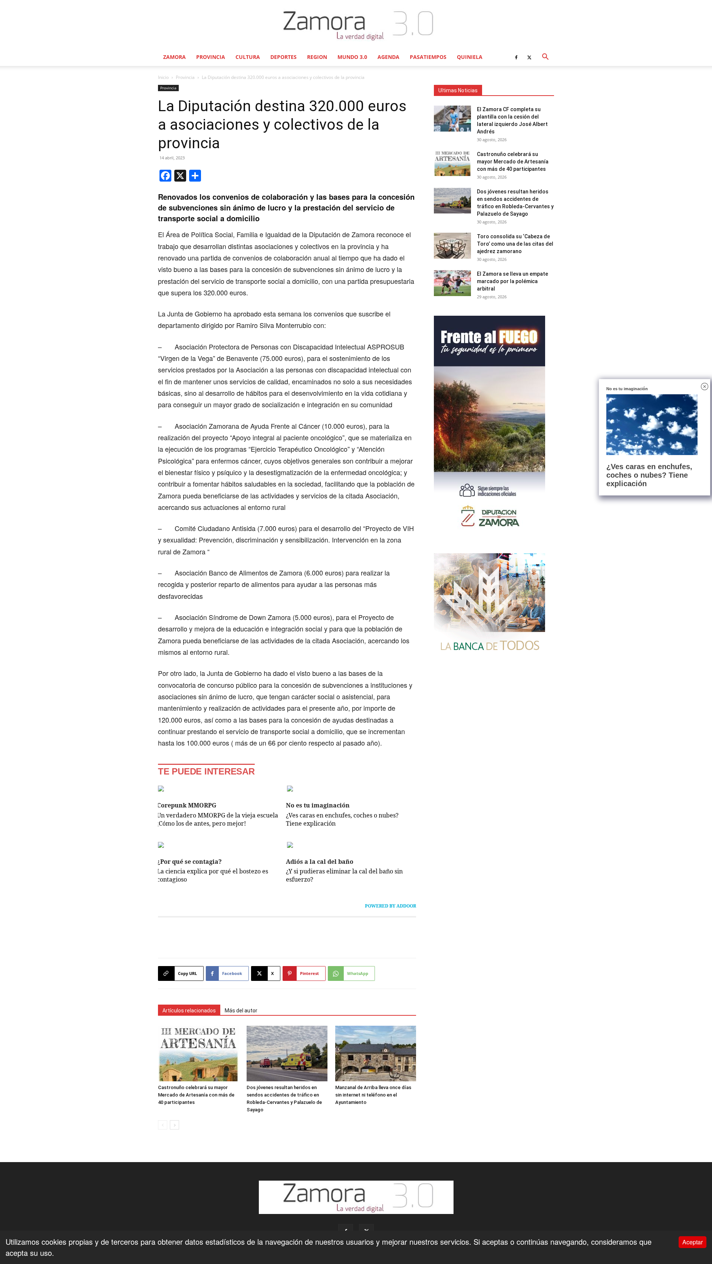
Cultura (247, 56)
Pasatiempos (428, 56)
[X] (529, 57)
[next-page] (174, 1124)
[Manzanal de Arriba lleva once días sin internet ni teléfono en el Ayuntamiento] (375, 1053)
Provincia (210, 56)
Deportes (283, 56)
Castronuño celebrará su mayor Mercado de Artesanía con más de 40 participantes (196, 1095)
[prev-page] (162, 1124)
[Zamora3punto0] (356, 25)
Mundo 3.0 (352, 56)
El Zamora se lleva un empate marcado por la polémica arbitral (512, 281)
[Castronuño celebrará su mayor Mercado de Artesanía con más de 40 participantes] (198, 1053)
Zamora (174, 56)
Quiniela (469, 56)
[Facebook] (516, 57)
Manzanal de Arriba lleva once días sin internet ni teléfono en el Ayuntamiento (373, 1095)
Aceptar (692, 1242)
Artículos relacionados (189, 1010)
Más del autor (241, 1010)
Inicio (163, 77)
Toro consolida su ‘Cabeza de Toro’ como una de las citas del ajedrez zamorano (515, 243)
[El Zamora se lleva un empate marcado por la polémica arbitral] (452, 283)
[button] (545, 57)
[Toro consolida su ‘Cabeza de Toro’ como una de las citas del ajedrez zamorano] (452, 246)
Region (317, 56)
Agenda (388, 56)
